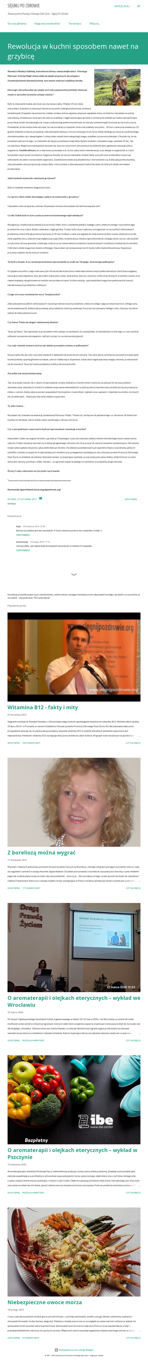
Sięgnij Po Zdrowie (24, 6)
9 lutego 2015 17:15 (40, 542)
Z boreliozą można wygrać (42, 852)
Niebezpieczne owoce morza (45, 1302)
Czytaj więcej (133, 742)
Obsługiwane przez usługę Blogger (76, 1349)
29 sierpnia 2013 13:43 (34, 526)
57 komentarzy (30, 1337)
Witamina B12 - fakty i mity (43, 707)
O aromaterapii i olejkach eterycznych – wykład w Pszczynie (72, 1153)
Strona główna (17, 23)
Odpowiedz (23, 535)
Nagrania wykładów (47, 23)
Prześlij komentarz (33, 1040)
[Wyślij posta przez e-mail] (40, 499)
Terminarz (74, 23)
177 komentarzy (31, 888)
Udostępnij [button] (131, 499)
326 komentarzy (31, 742)
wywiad (12, 503)
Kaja (18, 526)
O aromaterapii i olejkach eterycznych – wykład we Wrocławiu (74, 1001)
